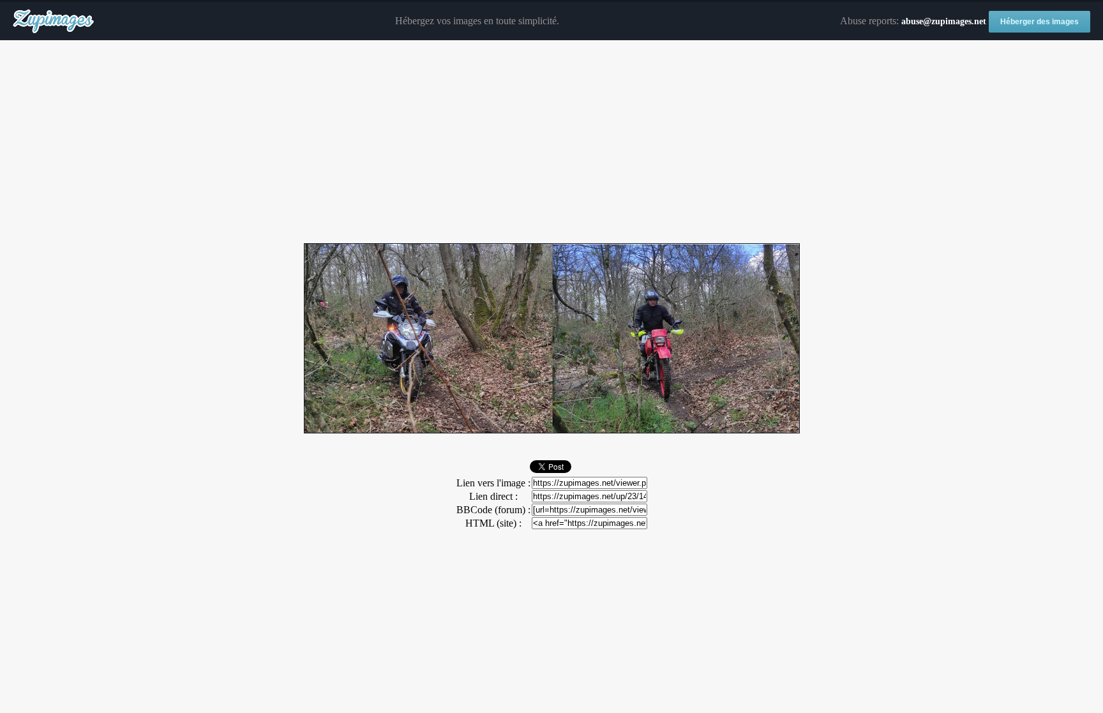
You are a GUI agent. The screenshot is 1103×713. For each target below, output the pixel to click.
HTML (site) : (493, 523)
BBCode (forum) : (493, 509)
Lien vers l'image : (493, 482)
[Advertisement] (551, 142)
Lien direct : (493, 496)
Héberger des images (1039, 21)
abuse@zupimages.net (943, 21)
